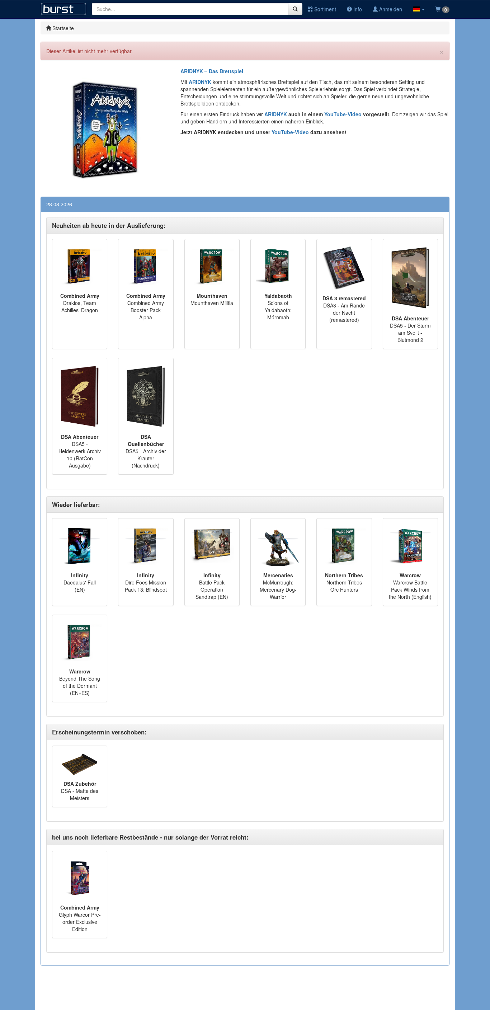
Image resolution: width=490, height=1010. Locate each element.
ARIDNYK (275, 114)
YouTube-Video (342, 114)
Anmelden (390, 9)
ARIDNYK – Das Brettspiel (211, 71)
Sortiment (324, 9)
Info (357, 9)
